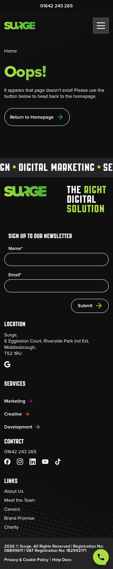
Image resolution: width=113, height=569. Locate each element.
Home (10, 51)
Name (15, 248)
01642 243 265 (56, 5)
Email (14, 274)
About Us (13, 491)
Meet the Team (19, 500)
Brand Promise (19, 518)
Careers (12, 509)
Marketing (14, 401)
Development (18, 427)
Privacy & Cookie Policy (26, 560)
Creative (13, 414)
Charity (11, 527)
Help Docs (61, 560)
